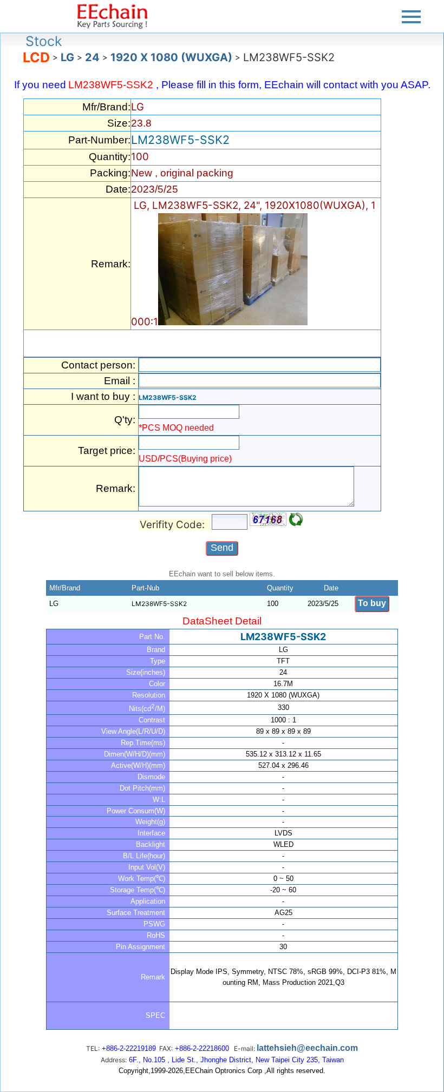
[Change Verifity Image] (296, 519)
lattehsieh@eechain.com (307, 1047)
